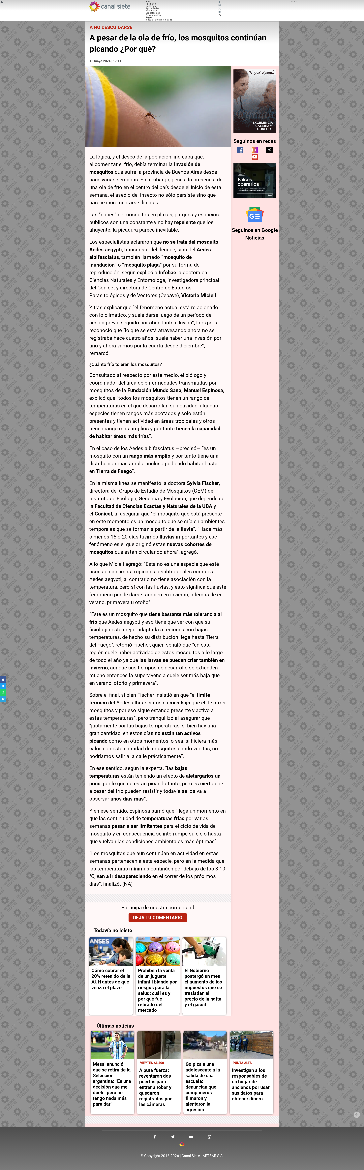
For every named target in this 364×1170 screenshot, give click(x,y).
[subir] (356, 1114)
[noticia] (111, 951)
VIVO (293, 1)
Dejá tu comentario (157, 917)
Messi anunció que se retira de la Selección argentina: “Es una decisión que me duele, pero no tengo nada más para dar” (112, 1084)
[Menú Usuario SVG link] (1, 2)
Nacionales (151, 10)
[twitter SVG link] (219, 9)
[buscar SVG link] (220, 16)
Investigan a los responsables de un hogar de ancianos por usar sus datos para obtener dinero (251, 1084)
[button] (3, 679)
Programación (153, 15)
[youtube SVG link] (219, 12)
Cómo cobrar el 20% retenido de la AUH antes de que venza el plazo (110, 979)
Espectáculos (153, 12)
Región (149, 17)
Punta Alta (242, 1063)
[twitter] (269, 150)
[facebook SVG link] (219, 2)
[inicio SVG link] (182, 1144)
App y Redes (152, 8)
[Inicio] (109, 6)
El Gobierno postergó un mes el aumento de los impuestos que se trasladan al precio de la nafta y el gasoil (203, 987)
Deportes (151, 6)
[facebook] (240, 150)
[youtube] (254, 156)
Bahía (148, 1)
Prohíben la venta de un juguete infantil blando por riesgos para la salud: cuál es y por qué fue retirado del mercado (157, 990)
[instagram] (254, 150)
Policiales (151, 3)
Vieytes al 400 (152, 1063)
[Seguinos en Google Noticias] (255, 214)
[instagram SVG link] (219, 5)
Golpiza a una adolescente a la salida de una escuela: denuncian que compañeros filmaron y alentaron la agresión (203, 1086)
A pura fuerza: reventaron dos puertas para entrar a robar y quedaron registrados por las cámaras (155, 1087)
